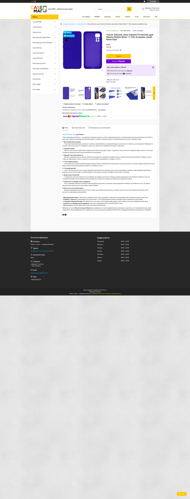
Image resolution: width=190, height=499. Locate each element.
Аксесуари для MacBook (40, 68)
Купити (118, 56)
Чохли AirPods (37, 48)
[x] (65, 215)
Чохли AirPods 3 (38, 58)
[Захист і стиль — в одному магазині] (39, 9)
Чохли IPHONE (37, 22)
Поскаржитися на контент (97, 293)
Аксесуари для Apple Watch (42, 37)
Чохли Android (81, 24)
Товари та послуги (69, 24)
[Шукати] (129, 9)
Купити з (115, 61)
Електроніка (37, 79)
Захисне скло (37, 32)
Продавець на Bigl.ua (95, 292)
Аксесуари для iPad (39, 63)
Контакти (146, 17)
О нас (137, 17)
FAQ (156, 17)
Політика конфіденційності (113, 293)
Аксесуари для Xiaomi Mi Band (42, 42)
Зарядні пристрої (38, 74)
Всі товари (85, 17)
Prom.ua (104, 290)
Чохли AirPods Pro (38, 53)
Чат (183, 494)
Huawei (127, 17)
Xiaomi (118, 17)
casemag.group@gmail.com (39, 273)
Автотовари (37, 84)
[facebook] (63, 215)
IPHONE (96, 17)
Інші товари (36, 89)
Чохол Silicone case (69, 134)
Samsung (107, 17)
